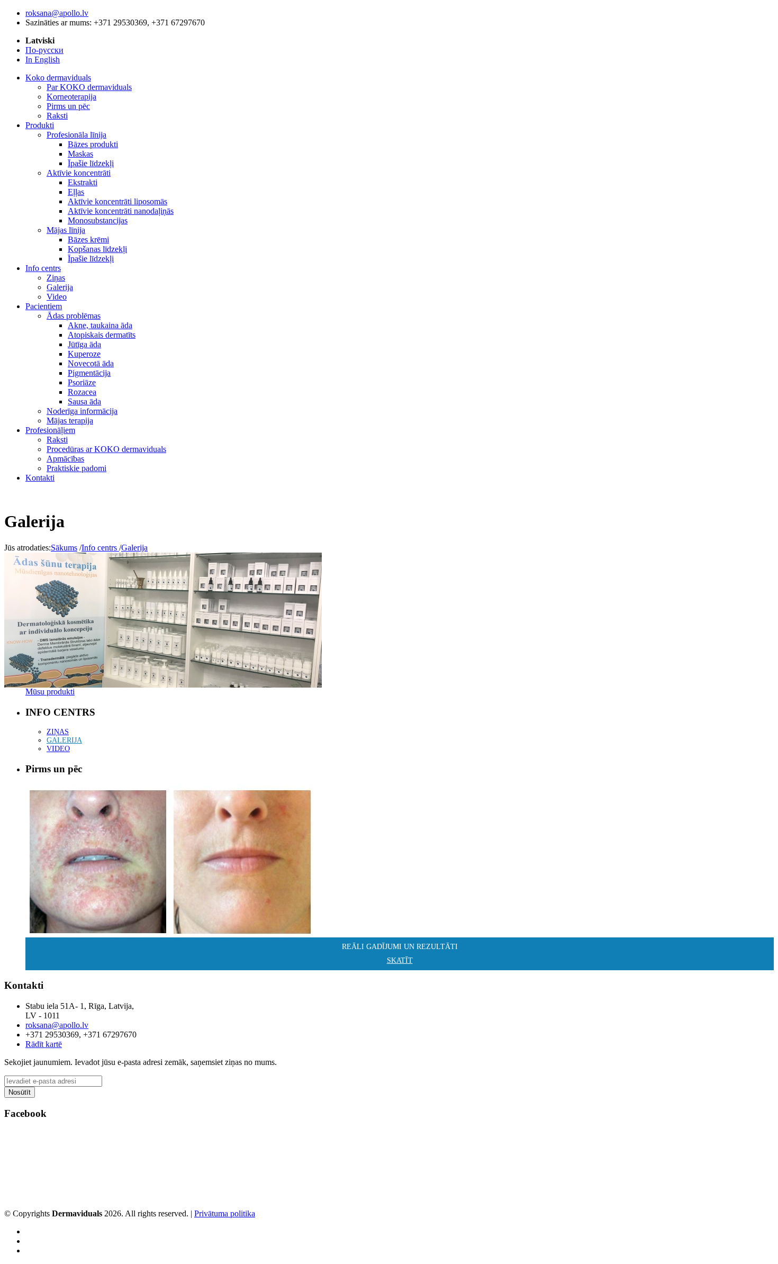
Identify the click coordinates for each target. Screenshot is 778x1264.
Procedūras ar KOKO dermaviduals (106, 449)
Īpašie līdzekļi (91, 163)
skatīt (400, 960)
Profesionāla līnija (76, 134)
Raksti (57, 115)
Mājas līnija (66, 229)
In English (42, 59)
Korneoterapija (71, 96)
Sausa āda (84, 401)
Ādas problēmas (74, 315)
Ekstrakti (82, 182)
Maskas (80, 153)
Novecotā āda (91, 363)
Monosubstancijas (98, 220)
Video (57, 296)
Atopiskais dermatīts (101, 334)
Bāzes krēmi (88, 239)
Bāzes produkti (93, 144)
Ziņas (56, 277)
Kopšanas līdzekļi (97, 249)
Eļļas (76, 191)
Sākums (64, 547)
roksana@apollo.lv (56, 12)
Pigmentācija (89, 372)
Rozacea (82, 391)
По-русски (44, 50)
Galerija (60, 287)
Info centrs (100, 547)
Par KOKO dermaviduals (89, 87)
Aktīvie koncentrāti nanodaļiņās (121, 210)
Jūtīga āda (84, 344)
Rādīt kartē (43, 1044)
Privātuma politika (224, 1213)
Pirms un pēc (68, 106)
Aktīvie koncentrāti (79, 172)
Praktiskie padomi (76, 468)
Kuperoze (84, 353)
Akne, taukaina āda (100, 325)
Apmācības (65, 458)
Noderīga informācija (82, 411)
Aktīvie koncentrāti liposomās (117, 201)
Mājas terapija (70, 420)
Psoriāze (82, 382)
